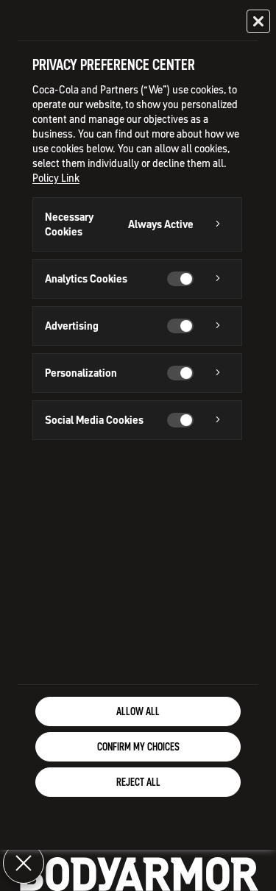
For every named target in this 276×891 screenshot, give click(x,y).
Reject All (138, 782)
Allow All (138, 711)
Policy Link (55, 178)
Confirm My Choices (138, 746)
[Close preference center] (258, 21)
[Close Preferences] (23, 863)
